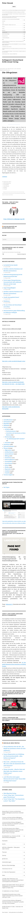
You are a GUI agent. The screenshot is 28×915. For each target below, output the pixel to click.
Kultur (6, 465)
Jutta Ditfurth (10, 194)
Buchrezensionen (11, 431)
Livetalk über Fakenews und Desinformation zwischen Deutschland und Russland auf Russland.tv (13, 42)
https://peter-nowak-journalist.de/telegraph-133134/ (13, 361)
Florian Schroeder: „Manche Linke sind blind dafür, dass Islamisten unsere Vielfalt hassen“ (14, 771)
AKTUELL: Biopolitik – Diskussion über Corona (9, 24)
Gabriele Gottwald (5, 194)
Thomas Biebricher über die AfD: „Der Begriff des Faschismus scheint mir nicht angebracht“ (15, 748)
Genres (3, 28)
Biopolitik (6, 423)
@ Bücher (7, 429)
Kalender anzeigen (21, 254)
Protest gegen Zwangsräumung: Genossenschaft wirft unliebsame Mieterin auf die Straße (13, 282)
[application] (14, 704)
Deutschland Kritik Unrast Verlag (19, 193)
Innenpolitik (6, 184)
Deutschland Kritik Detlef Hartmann (8, 193)
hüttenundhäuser (9, 459)
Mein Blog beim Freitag (11, 743)
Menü (14, 6)
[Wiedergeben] (4, 709)
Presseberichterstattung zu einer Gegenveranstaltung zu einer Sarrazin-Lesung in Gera (14, 49)
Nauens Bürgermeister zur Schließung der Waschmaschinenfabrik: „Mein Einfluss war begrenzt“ (14, 756)
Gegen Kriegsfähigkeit (10, 288)
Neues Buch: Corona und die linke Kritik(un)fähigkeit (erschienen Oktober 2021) (14, 10)
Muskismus (7, 301)
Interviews (8, 442)
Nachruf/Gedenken (9, 446)
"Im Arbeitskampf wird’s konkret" (15, 438)
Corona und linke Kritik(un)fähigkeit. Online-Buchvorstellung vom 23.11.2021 (12, 818)
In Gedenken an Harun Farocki (6, 46)
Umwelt (5, 188)
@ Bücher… (4, 30)
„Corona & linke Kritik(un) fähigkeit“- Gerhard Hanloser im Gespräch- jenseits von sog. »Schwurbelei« (14, 14)
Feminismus (8, 457)
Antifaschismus (9, 452)
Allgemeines (8, 450)
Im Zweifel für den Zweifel (10, 265)
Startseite (4, 840)
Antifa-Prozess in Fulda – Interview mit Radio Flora (9, 53)
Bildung (7, 455)
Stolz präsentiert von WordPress (16, 912)
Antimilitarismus (7, 183)
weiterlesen (4, 176)
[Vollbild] (24, 709)
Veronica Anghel (8, 474)
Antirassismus (7, 421)
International (6, 186)
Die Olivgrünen (9, 72)
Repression (8, 469)
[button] (3, 254)
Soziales (5, 187)
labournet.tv (9, 604)
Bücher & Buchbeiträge (8, 865)
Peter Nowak (7, 3)
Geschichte (7, 444)
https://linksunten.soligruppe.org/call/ (14, 219)
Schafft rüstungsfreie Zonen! (11, 297)
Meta (3, 39)
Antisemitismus (9, 454)
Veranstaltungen (4, 32)
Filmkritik (6, 425)
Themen (3, 26)
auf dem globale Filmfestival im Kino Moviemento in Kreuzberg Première (14, 664)
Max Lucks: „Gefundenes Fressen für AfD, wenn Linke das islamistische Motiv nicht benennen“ (14, 763)
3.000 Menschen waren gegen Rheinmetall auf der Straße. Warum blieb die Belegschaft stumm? (14, 778)
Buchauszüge (8, 437)
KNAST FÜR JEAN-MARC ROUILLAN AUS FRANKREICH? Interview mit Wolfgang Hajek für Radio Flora (14, 44)
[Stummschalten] (22, 709)
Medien (7, 467)
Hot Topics (6, 487)
